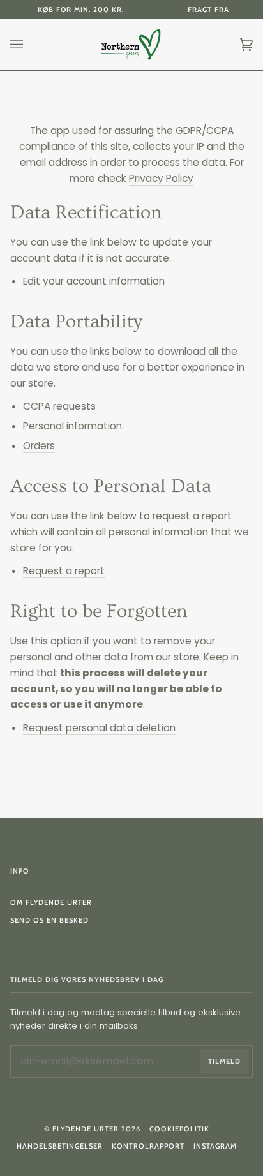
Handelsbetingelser (60, 1146)
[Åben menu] (29, 44)
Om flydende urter (51, 902)
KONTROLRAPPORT (148, 1146)
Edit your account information (94, 281)
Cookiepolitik (179, 1128)
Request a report (64, 570)
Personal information (72, 426)
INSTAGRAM (215, 1146)
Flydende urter (85, 1128)
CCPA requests (59, 406)
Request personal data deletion (99, 727)
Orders (39, 445)
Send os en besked (49, 920)
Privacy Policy (161, 178)
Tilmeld (224, 1061)
